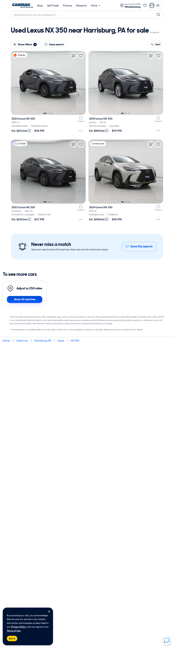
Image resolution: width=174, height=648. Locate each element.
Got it (12, 638)
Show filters (27, 44)
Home (6, 340)
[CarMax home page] (22, 5)
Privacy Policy (18, 626)
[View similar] (73, 55)
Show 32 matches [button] (24, 299)
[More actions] (80, 131)
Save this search (141, 246)
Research (81, 5)
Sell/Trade (53, 5)
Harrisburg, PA (42, 340)
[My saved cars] (145, 5)
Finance (67, 5)
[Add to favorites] (80, 55)
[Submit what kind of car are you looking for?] (158, 14)
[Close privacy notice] (49, 611)
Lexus (60, 340)
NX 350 (74, 340)
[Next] (81, 83)
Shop (40, 5)
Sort (157, 44)
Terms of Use (13, 630)
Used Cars (22, 340)
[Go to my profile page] (155, 5)
